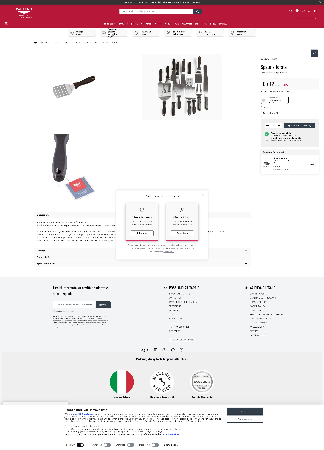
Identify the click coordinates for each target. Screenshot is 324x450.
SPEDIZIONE (175, 306)
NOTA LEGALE (256, 310)
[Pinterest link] (181, 350)
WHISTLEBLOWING (259, 323)
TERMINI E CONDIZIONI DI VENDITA (267, 314)
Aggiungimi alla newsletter (65, 311)
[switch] (107, 445)
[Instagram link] (156, 350)
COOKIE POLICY (257, 306)
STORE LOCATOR (177, 319)
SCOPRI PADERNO (259, 294)
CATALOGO (174, 323)
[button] (121, 24)
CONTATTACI (175, 298)
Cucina (54, 42)
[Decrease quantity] (267, 125)
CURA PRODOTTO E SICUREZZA (184, 302)
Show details (171, 445)
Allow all (245, 411)
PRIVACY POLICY (258, 302)
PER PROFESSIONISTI (179, 327)
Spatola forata (110, 42)
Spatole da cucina (90, 42)
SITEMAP (254, 331)
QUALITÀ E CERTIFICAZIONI (263, 298)
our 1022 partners (83, 414)
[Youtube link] (164, 350)
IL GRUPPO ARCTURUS (260, 319)
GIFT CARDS (174, 331)
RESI (171, 314)
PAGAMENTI (174, 310)
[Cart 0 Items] (315, 11)
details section (170, 434)
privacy (55, 327)
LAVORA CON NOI (258, 335)
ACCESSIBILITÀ (257, 327)
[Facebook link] (173, 350)
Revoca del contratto (182, 340)
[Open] (197, 11)
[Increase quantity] (279, 125)
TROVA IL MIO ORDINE (179, 294)
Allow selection (245, 419)
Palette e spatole (69, 42)
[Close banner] (320, 2)
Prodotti (43, 42)
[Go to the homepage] (24, 13)
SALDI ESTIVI (130, 2)
